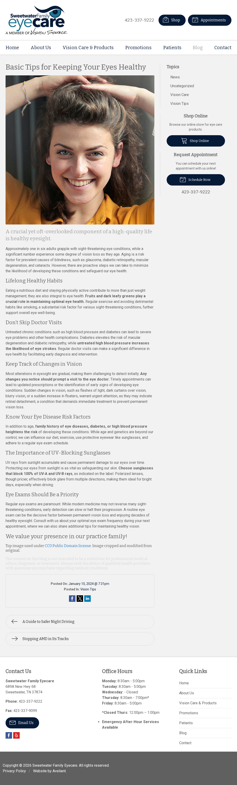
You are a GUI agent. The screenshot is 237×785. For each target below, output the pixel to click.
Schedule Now (199, 180)
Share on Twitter (80, 598)
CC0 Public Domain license (68, 546)
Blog (198, 47)
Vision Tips (88, 589)
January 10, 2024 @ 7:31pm (89, 584)
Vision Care (179, 95)
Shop (175, 20)
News (175, 77)
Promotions (138, 47)
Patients (172, 47)
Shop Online (199, 141)
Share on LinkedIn (87, 598)
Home (12, 47)
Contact (222, 47)
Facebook (9, 735)
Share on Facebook (72, 598)
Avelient (59, 771)
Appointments (213, 20)
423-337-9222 (139, 20)
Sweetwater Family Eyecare (54, 765)
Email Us (26, 723)
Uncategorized (182, 86)
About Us (41, 47)
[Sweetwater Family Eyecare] (36, 20)
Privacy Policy (14, 771)
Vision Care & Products (88, 47)
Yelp (16, 735)
